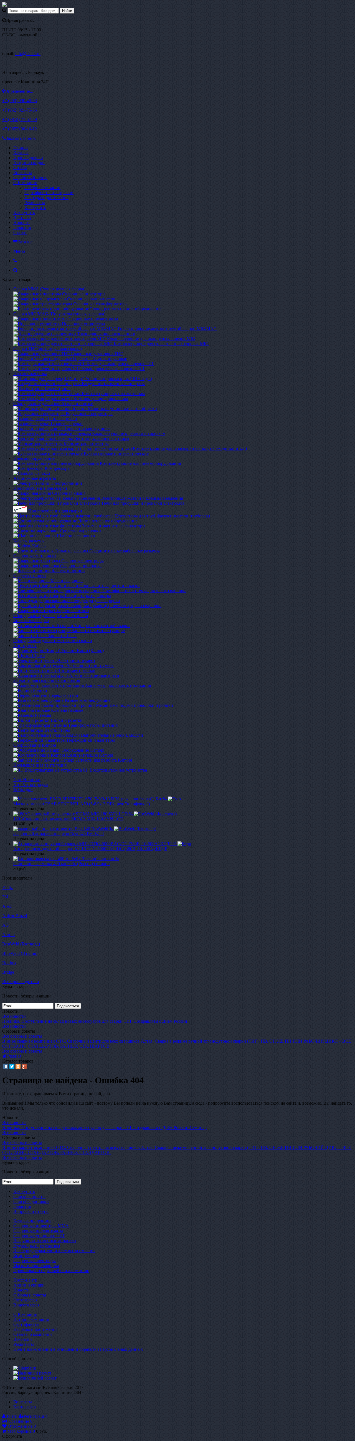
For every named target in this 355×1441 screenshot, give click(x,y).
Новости (21, 222)
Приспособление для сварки (40, 488)
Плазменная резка (30, 373)
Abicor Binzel (14, 915)
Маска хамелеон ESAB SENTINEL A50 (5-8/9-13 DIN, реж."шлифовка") (81, 803)
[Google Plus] (24, 1066)
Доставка (22, 217)
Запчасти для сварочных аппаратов (46, 680)
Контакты (22, 172)
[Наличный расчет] (32, 1373)
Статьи (20, 232)
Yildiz (7, 887)
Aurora (8, 934)
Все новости (14, 1016)
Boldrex (9, 962)
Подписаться (68, 1006)
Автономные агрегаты (34, 478)
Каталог (21, 152)
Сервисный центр (30, 177)
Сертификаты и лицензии (48, 192)
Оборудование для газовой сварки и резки (53, 403)
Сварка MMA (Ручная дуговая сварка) (49, 289)
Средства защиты (29, 575)
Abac (7, 906)
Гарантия (22, 227)
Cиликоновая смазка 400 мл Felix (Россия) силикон (61, 863)
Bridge (8, 972)
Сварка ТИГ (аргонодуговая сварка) (47, 348)
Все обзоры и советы (22, 1036)
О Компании (25, 182)
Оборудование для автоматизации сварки (52, 640)
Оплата (20, 167)
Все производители (20, 981)
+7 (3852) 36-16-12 (19, 129)
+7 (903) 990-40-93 (19, 100)
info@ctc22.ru (27, 53)
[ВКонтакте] (5, 1066)
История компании (42, 187)
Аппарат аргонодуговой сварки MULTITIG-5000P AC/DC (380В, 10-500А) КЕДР (90, 848)
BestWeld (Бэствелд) (21, 944)
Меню (19, 251)
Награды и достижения (46, 197)
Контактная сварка (31, 620)
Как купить (35, 207)
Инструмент (25, 645)
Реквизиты (34, 202)
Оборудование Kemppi (34, 745)
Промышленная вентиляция (40, 765)
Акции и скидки (29, 162)
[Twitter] (11, 1066)
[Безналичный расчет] (35, 1378)
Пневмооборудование (34, 458)
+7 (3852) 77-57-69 (19, 119)
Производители (28, 157)
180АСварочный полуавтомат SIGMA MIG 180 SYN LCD (68, 818)
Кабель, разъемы (29, 540)
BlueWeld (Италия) (19, 953)
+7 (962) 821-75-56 (19, 110)
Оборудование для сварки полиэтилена (50, 615)
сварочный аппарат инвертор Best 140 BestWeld (58, 833)
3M (5, 896)
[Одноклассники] (18, 1066)
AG (5, 925)
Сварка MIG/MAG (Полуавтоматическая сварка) (59, 313)
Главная (20, 147)
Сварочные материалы (34, 555)
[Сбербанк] (24, 1368)
